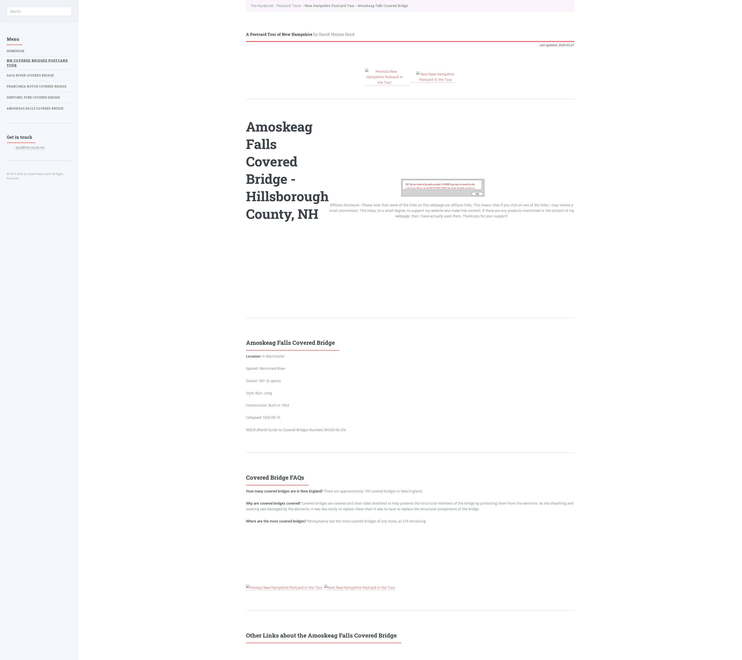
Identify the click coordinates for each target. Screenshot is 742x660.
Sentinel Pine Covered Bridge (33, 97)
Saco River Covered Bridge (30, 75)
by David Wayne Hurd (300, 34)
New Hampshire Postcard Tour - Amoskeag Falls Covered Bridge (356, 5)
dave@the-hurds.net (30, 147)
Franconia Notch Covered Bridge (36, 86)
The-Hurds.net (261, 5)
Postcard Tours (289, 5)
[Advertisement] (287, 263)
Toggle (87, 11)
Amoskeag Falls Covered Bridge (35, 108)
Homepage (16, 51)
